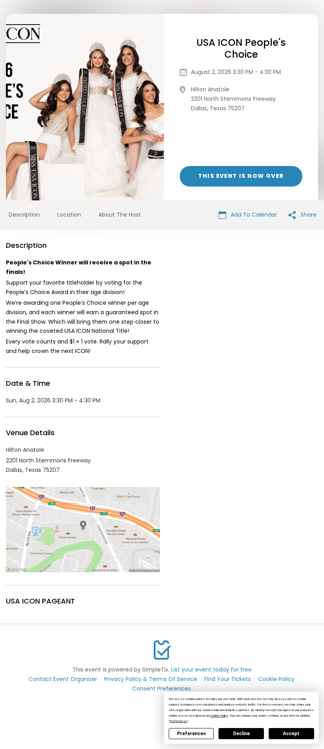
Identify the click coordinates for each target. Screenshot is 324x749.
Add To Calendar (253, 215)
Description (24, 215)
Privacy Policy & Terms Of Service (150, 679)
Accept (291, 733)
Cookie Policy (276, 679)
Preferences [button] (178, 721)
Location (69, 215)
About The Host (119, 215)
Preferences (191, 733)
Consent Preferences (161, 688)
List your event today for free (211, 670)
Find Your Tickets (227, 679)
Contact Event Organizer (62, 679)
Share (307, 215)
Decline (241, 733)
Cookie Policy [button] (219, 715)
